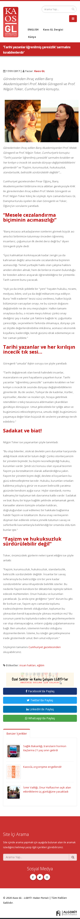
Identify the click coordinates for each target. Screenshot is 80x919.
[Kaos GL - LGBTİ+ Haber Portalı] (12, 22)
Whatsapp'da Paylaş (41, 718)
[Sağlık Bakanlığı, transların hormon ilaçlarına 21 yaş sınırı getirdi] (13, 751)
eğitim (40, 665)
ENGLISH (33, 29)
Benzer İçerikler (16, 733)
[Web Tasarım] (66, 912)
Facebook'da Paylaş (41, 691)
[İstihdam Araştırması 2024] (40, 678)
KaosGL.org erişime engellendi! (42, 767)
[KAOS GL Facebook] (33, 877)
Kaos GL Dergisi (53, 29)
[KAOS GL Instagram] (47, 877)
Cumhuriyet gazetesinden (45, 647)
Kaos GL (39, 71)
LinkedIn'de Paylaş (41, 709)
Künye (32, 36)
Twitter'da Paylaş (41, 700)
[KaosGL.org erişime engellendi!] (13, 771)
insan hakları (27, 665)
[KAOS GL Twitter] (40, 877)
